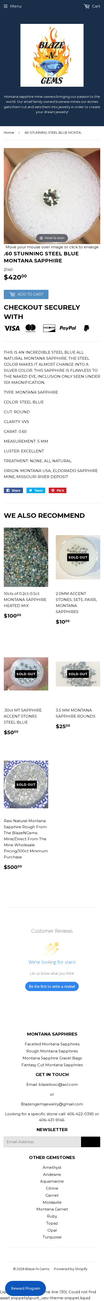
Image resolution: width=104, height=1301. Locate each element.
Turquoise (52, 1237)
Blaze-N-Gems (37, 1269)
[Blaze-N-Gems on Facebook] (42, 1254)
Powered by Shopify (70, 1269)
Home (9, 132)
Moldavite (52, 1202)
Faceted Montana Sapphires (52, 1044)
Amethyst (52, 1167)
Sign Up (90, 1142)
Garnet (52, 1195)
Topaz (52, 1223)
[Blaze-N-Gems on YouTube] (59, 1254)
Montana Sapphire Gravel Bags (52, 1058)
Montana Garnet (52, 1209)
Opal (52, 1230)
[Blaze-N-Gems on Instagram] (50, 1254)
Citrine (52, 1188)
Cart (95, 6)
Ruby (52, 1216)
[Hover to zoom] (52, 195)
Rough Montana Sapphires (52, 1051)
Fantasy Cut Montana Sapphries (52, 1064)
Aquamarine (52, 1181)
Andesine (52, 1174)
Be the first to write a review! (52, 986)
